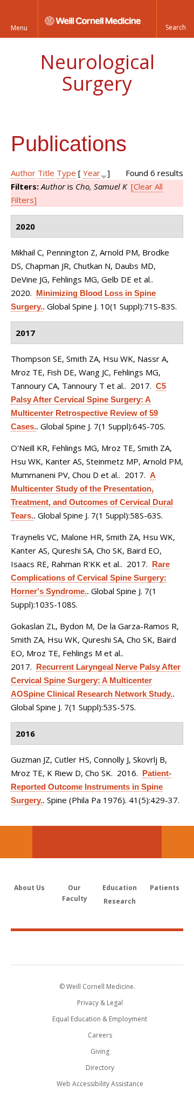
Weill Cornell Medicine (97, 947)
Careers (100, 1035)
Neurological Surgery (97, 73)
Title (46, 172)
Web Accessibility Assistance (100, 1083)
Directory (100, 1067)
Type (66, 172)
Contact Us (178, 842)
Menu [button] (19, 27)
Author (23, 172)
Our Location (16, 842)
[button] (175, 19)
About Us (29, 887)
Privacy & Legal (100, 1002)
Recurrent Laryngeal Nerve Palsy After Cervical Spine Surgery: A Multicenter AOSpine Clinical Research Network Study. (96, 680)
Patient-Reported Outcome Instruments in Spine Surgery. (91, 787)
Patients (164, 887)
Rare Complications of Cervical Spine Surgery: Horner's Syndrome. (90, 578)
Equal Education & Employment (99, 1019)
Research (119, 901)
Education (119, 887)
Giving (100, 1051)
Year (91, 172)
